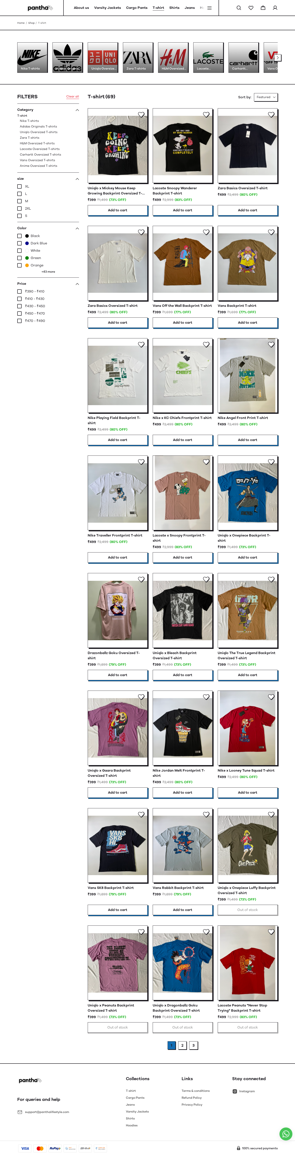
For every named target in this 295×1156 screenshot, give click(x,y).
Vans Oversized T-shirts (37, 160)
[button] (238, 7)
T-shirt (39, 141)
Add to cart (117, 210)
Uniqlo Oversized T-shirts (38, 132)
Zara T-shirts (29, 138)
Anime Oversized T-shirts (38, 166)
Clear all (72, 96)
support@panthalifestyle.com (47, 1112)
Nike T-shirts (29, 121)
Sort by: (244, 97)
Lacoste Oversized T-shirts (40, 149)
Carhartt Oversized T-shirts (40, 154)
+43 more (48, 272)
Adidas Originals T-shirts (38, 126)
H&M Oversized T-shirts (37, 143)
